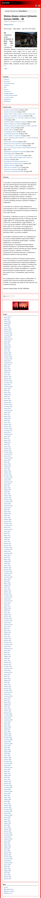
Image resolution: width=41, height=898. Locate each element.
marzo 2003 (7, 874)
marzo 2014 (7, 613)
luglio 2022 (7, 414)
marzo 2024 (7, 374)
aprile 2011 (7, 682)
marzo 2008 (7, 755)
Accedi (6, 887)
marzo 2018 (7, 517)
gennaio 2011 (7, 688)
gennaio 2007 (7, 783)
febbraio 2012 (7, 662)
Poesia (6, 89)
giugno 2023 (7, 392)
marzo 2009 (7, 732)
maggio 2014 (7, 609)
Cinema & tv (22, 21)
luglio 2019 (7, 486)
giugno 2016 (7, 559)
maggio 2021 (7, 442)
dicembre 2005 (8, 809)
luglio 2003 (7, 866)
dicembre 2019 (8, 476)
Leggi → (6, 68)
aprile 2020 (7, 468)
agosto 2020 (7, 460)
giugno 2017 (7, 535)
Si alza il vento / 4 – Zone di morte (13, 155)
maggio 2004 (7, 847)
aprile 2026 (7, 325)
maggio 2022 (7, 418)
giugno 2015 (7, 583)
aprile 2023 (7, 396)
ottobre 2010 (7, 694)
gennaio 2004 (7, 855)
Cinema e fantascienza (12, 124)
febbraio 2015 (7, 591)
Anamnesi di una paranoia (11, 169)
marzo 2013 (7, 636)
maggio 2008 (7, 751)
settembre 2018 (8, 505)
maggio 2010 (7, 704)
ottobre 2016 (7, 551)
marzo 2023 (7, 398)
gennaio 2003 (7, 878)
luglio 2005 (7, 819)
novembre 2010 (8, 692)
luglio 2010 (7, 700)
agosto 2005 (7, 817)
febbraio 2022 (7, 424)
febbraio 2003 (7, 876)
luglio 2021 (7, 438)
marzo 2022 (7, 422)
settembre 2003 (8, 863)
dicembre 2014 (8, 595)
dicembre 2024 (8, 357)
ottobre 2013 (7, 622)
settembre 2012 (8, 648)
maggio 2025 (7, 347)
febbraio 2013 (7, 638)
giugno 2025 (7, 345)
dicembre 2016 (8, 547)
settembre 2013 (8, 624)
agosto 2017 (7, 531)
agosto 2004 (7, 841)
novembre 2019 (8, 478)
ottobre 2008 (7, 741)
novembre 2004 (8, 835)
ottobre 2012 (7, 646)
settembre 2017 (8, 529)
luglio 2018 (7, 509)
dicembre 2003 (8, 857)
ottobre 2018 (7, 503)
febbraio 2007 (7, 781)
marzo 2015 (7, 589)
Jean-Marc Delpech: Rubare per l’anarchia (15, 122)
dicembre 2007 (8, 761)
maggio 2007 (7, 775)
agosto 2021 (7, 436)
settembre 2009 (8, 720)
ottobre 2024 (7, 361)
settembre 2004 (8, 839)
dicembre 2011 (8, 666)
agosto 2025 (7, 341)
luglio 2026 (7, 319)
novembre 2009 (8, 716)
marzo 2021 (7, 446)
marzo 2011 (7, 684)
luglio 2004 (7, 843)
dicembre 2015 (8, 571)
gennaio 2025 (7, 355)
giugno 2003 (7, 868)
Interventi (6, 79)
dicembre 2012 (8, 642)
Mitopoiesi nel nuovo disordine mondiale (15, 143)
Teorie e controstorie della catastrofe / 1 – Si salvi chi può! (20, 137)
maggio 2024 (7, 370)
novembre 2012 (8, 644)
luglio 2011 (7, 676)
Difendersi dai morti (9, 165)
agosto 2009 (7, 722)
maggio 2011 (7, 680)
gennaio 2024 (7, 378)
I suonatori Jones (8, 97)
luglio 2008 (7, 747)
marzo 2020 (7, 470)
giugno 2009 (7, 726)
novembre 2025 (8, 335)
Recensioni (7, 81)
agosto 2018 (7, 507)
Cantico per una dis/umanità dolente (14, 171)
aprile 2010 (7, 706)
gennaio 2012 (7, 664)
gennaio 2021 (7, 450)
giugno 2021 (7, 440)
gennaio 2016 (7, 569)
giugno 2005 (7, 821)
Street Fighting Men (9, 153)
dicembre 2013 (8, 618)
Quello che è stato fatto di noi (12, 167)
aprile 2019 (7, 492)
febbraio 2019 (7, 495)
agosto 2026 (7, 317)
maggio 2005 (7, 823)
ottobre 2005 (7, 813)
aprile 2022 (7, 420)
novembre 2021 (8, 430)
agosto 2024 (7, 365)
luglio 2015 (7, 581)
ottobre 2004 (7, 837)
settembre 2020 (8, 458)
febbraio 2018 (7, 519)
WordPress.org (8, 893)
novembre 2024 (8, 359)
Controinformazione (9, 83)
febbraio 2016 (7, 567)
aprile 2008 (7, 753)
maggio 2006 (7, 799)
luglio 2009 (7, 724)
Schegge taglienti (8, 93)
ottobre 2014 (7, 599)
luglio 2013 (7, 628)
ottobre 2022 (7, 408)
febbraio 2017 (7, 543)
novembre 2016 (8, 549)
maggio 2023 (7, 394)
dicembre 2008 (8, 738)
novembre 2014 (8, 597)
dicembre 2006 (8, 785)
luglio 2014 (7, 605)
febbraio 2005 (7, 829)
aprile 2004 (7, 849)
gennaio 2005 (7, 831)
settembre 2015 (8, 577)
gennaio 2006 (7, 807)
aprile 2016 (7, 563)
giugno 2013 (7, 630)
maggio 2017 (7, 537)
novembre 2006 (8, 787)
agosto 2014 (7, 603)
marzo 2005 (7, 827)
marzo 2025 (7, 351)
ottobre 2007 (7, 765)
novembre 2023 (8, 382)
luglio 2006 (7, 795)
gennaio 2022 (7, 426)
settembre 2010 (8, 696)
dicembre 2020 (8, 452)
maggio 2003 (7, 870)
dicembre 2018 (8, 499)
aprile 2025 (7, 349)
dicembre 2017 (8, 523)
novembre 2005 (8, 811)
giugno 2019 (7, 488)
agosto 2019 (7, 484)
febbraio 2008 (7, 757)
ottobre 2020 (7, 456)
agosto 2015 (7, 579)
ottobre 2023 (7, 384)
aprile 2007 (7, 777)
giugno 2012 (7, 654)
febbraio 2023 (7, 400)
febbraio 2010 (7, 710)
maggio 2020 (7, 466)
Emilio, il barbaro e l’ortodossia (12, 135)
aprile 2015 (7, 587)
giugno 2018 (7, 511)
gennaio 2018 (7, 521)
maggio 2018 (7, 513)
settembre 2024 (8, 363)
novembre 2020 (8, 454)
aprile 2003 (7, 872)
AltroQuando (7, 101)
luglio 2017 (7, 533)
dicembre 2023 (8, 380)
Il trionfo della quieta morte (11, 133)
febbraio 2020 (7, 472)
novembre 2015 (8, 573)
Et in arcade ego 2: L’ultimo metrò (13, 145)
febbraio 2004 (7, 853)
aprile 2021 (7, 444)
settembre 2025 (8, 339)
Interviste (6, 85)
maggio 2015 (7, 585)
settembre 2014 (8, 601)
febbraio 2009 (7, 734)
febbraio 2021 (7, 448)
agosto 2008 (7, 745)
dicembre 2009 (8, 714)
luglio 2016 (7, 557)
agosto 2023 (7, 388)
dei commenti (9, 891)
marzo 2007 (7, 779)
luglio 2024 (7, 367)
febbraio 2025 (7, 353)
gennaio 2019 (7, 497)
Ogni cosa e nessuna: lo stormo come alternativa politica (19, 147)
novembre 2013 (8, 620)
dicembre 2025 (8, 333)
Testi (5, 87)
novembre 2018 (8, 501)
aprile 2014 (7, 611)
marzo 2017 (7, 541)
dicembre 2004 (8, 833)
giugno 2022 (7, 416)
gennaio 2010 (7, 712)
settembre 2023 (8, 386)
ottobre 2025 (7, 337)
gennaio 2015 (7, 593)
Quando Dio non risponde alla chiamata (14, 151)
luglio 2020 (7, 462)
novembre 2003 (8, 859)
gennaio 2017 (7, 545)
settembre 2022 (8, 410)
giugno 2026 (7, 321)
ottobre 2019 (7, 480)
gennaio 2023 (7, 402)
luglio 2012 (7, 652)
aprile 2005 (7, 825)
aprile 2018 (7, 515)
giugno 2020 (7, 464)
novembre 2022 (8, 406)
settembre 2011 (8, 672)
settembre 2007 (8, 767)
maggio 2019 (7, 490)
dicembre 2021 (8, 428)
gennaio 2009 (7, 736)
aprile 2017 (7, 539)
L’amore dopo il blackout (10, 141)
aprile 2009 (7, 730)
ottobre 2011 (7, 670)
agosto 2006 (7, 793)
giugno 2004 (7, 845)
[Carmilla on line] (20, 3)
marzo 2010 (7, 708)
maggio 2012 (7, 656)
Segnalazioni (7, 99)
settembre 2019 (8, 482)
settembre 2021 (8, 434)
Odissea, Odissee (9, 129)
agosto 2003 (7, 865)
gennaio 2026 (7, 331)
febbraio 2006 (7, 805)
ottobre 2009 (7, 718)
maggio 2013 (7, 632)
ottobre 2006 (7, 789)
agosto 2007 (7, 769)
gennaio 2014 (7, 616)
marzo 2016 (7, 565)
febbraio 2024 (7, 376)
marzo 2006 (7, 803)
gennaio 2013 (7, 640)
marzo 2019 (7, 493)
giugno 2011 (7, 678)
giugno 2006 (7, 797)
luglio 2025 (7, 343)
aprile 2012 (7, 658)
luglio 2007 (7, 771)
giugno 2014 (7, 607)
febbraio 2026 (7, 329)
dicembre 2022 (8, 404)
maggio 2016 (7, 561)
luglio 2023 (7, 390)
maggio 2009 (7, 728)
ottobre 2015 (7, 575)
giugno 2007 (7, 773)
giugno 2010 (7, 702)
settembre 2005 (8, 815)
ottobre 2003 (7, 861)
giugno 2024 (7, 368)
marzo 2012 (7, 660)
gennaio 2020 (7, 474)
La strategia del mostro (10, 131)
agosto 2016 (7, 555)
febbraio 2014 (7, 615)
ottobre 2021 (7, 432)
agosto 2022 (7, 412)
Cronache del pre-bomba (10, 95)
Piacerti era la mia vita (10, 112)
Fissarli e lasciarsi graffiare (11, 110)
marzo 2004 (7, 851)
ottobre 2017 (7, 527)
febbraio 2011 (7, 686)
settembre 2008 (8, 743)
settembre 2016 (8, 553)
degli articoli (8, 889)
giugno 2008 (7, 749)
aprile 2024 (7, 372)
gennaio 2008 (7, 759)
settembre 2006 (8, 791)
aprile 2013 (7, 634)
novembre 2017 (8, 525)
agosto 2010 (7, 698)
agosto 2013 (7, 626)
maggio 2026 (7, 323)
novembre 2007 (8, 763)
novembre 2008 (8, 740)
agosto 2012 (7, 650)
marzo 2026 (7, 327)
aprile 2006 (7, 801)
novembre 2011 (8, 668)
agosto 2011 (7, 674)
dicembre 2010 (8, 690)
